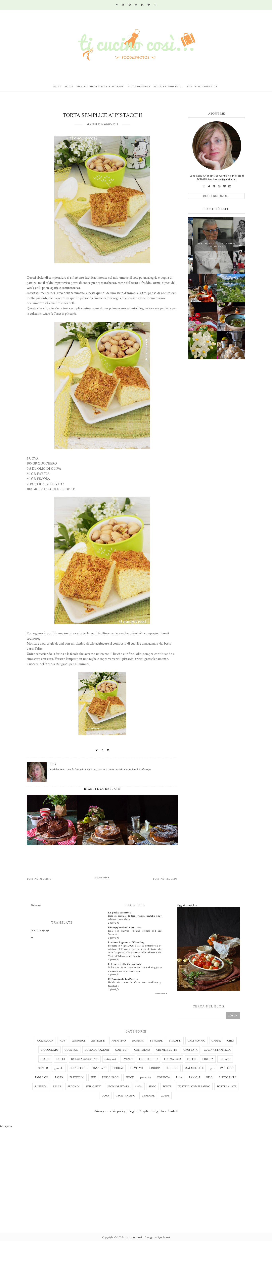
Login (132, 1111)
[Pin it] (108, 750)
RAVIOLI (194, 1077)
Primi (179, 1077)
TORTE (167, 1086)
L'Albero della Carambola (125, 964)
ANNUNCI (78, 1041)
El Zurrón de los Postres (123, 979)
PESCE (130, 1077)
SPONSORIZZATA (118, 1086)
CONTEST (121, 1050)
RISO (209, 1077)
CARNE (216, 1041)
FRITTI (191, 1059)
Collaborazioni (207, 86)
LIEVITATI (136, 1068)
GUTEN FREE (78, 1068)
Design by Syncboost (157, 1237)
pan (212, 1068)
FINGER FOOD (148, 1059)
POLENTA (163, 1077)
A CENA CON (45, 1041)
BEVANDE (156, 1041)
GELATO (225, 1059)
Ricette (81, 86)
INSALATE (99, 1068)
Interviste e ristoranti (107, 86)
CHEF (231, 1041)
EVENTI (127, 1059)
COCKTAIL (71, 1050)
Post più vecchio (165, 878)
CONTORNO (142, 1050)
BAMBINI (138, 1041)
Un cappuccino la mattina (124, 927)
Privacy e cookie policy (109, 1111)
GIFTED (43, 1068)
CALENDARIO (196, 1041)
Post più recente (39, 878)
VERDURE (148, 1095)
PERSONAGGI (110, 1077)
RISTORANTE (227, 1077)
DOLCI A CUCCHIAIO (84, 1059)
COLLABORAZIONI (97, 1050)
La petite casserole (119, 912)
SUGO (153, 1086)
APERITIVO (119, 1041)
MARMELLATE (194, 1068)
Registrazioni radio (169, 86)
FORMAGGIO (172, 1059)
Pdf (189, 86)
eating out (110, 1059)
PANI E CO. (42, 1077)
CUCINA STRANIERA (217, 1050)
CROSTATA (190, 1050)
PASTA (59, 1077)
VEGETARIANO (125, 1095)
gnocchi (59, 1068)
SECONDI (74, 1086)
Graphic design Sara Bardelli (159, 1111)
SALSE (57, 1086)
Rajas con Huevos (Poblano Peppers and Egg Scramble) (134, 932)
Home (57, 86)
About (69, 86)
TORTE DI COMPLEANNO (194, 1086)
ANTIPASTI (98, 1041)
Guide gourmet (139, 86)
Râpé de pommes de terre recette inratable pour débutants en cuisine (134, 917)
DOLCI (60, 1059)
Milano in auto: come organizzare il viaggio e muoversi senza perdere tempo (134, 969)
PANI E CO (226, 1068)
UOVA (105, 1095)
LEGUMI (118, 1068)
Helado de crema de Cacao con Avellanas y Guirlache (134, 984)
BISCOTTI (175, 1041)
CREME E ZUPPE (166, 1050)
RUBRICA (41, 1086)
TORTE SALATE (227, 1086)
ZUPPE (165, 1095)
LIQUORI (172, 1068)
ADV (63, 1041)
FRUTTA (207, 1059)
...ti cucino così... (134, 1237)
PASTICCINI (76, 1077)
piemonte (145, 1077)
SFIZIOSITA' (93, 1086)
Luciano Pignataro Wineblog (126, 942)
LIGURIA (155, 1068)
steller (138, 1086)
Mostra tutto (161, 993)
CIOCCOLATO (49, 1050)
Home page (102, 877)
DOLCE (45, 1059)
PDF (93, 1077)
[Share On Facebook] (102, 750)
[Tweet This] (96, 750)
